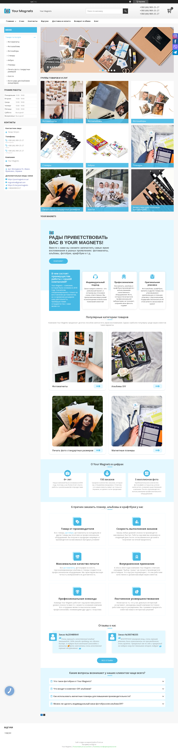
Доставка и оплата (61, 21)
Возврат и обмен (82, 21)
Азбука (11, 60)
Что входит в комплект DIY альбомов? (72, 688)
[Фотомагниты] (62, 102)
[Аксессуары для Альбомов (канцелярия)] (152, 190)
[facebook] (42, 715)
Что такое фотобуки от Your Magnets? (73, 681)
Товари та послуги (13, 37)
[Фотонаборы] (152, 102)
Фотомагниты (60, 386)
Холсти (11, 76)
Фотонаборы (13, 51)
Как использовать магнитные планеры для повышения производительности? (92, 696)
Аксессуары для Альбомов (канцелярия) (19, 82)
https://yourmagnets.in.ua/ (18, 179)
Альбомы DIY (119, 386)
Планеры (11, 65)
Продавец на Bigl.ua (89, 744)
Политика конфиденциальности (104, 747)
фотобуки (69, 533)
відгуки (8, 733)
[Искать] (125, 11)
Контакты (32, 21)
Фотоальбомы (14, 46)
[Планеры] (152, 146)
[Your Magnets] (19, 11)
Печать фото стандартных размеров (72, 450)
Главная (10, 21)
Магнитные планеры (123, 450)
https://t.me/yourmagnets (18, 185)
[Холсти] (107, 190)
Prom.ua (100, 742)
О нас (21, 21)
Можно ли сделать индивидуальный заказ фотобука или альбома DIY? (88, 703)
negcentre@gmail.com (16, 182)
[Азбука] (107, 146)
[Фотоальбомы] (107, 102)
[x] (44, 715)
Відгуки (44, 21)
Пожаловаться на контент (82, 747)
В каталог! (58, 261)
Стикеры (11, 55)
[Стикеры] (62, 146)
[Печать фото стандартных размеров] (62, 190)
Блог (96, 21)
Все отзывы (107, 660)
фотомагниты (69, 568)
